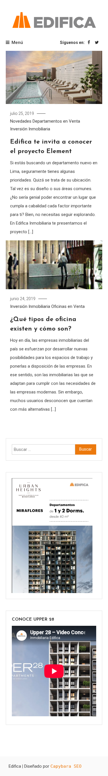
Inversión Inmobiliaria (30, 129)
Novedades (20, 121)
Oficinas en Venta (68, 306)
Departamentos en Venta (56, 121)
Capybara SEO (66, 766)
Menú (17, 42)
